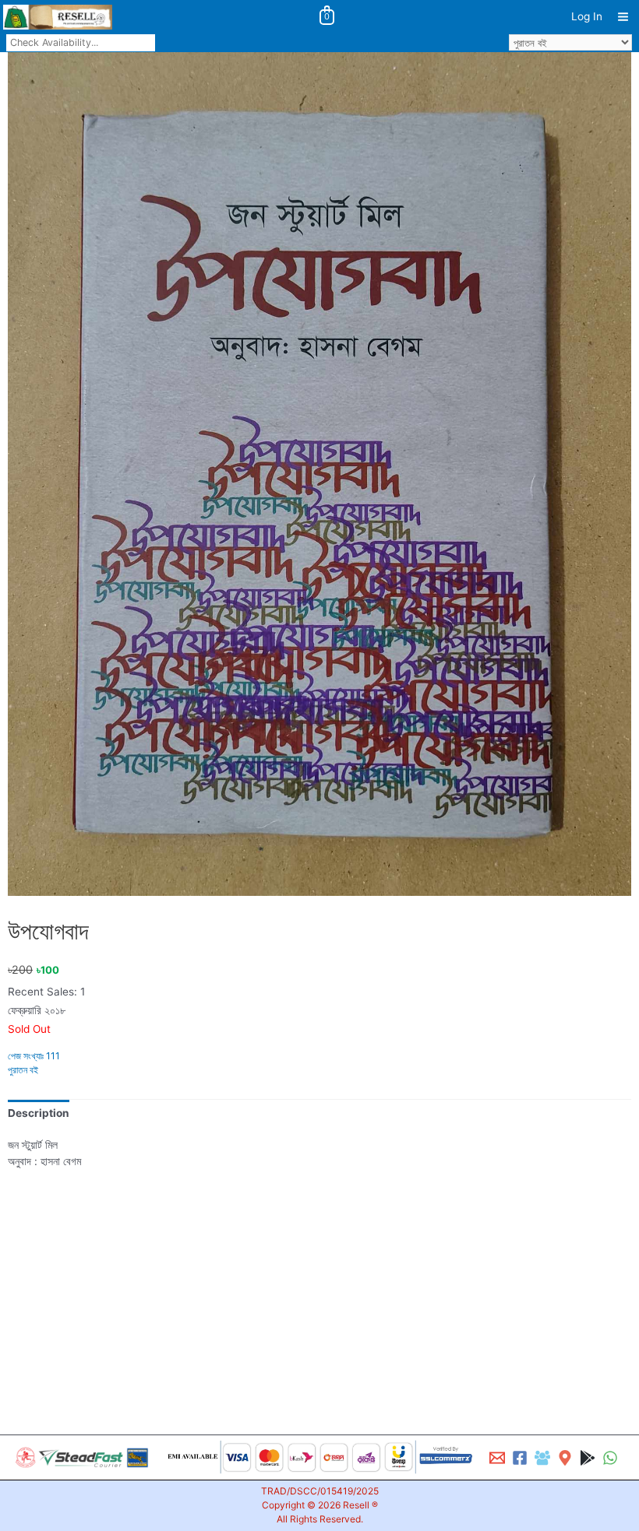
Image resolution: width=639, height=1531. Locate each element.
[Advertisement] (319, 1281)
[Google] (587, 1457)
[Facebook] (519, 1457)
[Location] (565, 1457)
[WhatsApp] (610, 1457)
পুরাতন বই (23, 1070)
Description (38, 1113)
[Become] (542, 1457)
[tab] (38, 1113)
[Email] (497, 1457)
